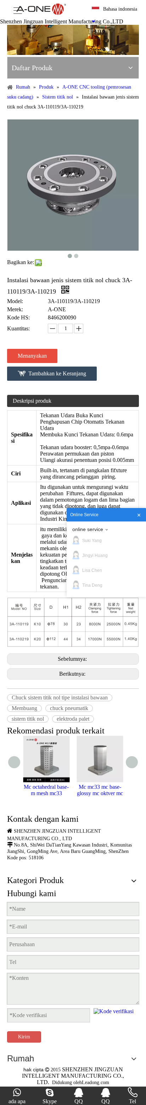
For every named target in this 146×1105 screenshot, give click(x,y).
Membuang (24, 708)
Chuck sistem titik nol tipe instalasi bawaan (60, 697)
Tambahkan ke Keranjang (57, 373)
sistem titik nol (28, 719)
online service (87, 529)
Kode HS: (18, 317)
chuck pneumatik (69, 708)
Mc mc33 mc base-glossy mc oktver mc (100, 790)
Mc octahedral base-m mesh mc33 (46, 790)
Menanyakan (32, 356)
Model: (15, 301)
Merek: (15, 309)
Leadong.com (95, 1082)
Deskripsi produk (32, 401)
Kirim (24, 1036)
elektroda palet (73, 719)
